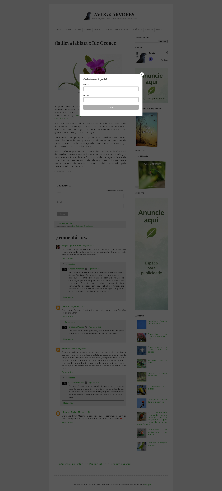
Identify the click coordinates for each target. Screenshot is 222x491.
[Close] (142, 74)
